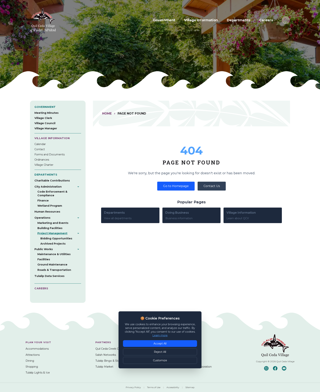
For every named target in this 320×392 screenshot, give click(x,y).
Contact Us (212, 186)
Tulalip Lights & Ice (38, 372)
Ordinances (41, 159)
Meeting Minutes (46, 113)
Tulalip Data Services (49, 276)
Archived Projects (53, 243)
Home (107, 113)
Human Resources (47, 211)
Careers (266, 20)
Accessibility (172, 387)
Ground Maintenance (52, 264)
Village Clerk (43, 118)
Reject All (160, 352)
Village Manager (45, 128)
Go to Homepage (176, 186)
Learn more (160, 335)
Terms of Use (153, 387)
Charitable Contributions (52, 180)
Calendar (40, 144)
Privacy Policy (133, 387)
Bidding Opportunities (56, 238)
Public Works (43, 249)
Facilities (43, 259)
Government (164, 20)
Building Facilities (49, 228)
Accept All (160, 343)
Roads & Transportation (54, 270)
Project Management (52, 233)
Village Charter (43, 164)
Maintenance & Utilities (54, 254)
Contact (39, 149)
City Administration (48, 186)
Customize (160, 360)
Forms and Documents (49, 154)
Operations (42, 217)
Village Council (44, 123)
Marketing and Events (52, 223)
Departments (238, 20)
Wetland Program (49, 205)
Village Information (201, 20)
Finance (43, 200)
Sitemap (189, 387)
